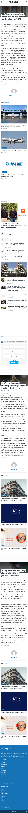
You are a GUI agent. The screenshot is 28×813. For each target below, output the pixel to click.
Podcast (3, 781)
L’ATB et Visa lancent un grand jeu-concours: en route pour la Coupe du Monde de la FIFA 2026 (17, 308)
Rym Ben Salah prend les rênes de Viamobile (14, 238)
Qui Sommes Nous (5, 807)
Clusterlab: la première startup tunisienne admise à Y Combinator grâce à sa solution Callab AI (11, 225)
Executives (3, 772)
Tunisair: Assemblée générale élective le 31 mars (13, 150)
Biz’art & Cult (4, 764)
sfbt (5, 83)
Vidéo (2, 779)
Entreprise (4, 122)
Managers (14, 469)
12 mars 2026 (4, 128)
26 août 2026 (4, 551)
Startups (3, 777)
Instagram (7, 645)
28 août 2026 (4, 502)
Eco (3, 521)
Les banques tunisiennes (7, 783)
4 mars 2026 (4, 178)
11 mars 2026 (4, 152)
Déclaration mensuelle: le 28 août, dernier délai (13, 524)
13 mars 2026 (10, 283)
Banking (3, 762)
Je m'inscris (14, 362)
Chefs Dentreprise (8, 455)
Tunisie (3, 457)
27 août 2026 (4, 526)
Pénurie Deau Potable (19, 455)
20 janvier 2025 (4, 21)
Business (4, 495)
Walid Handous (14, 96)
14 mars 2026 (5, 275)
